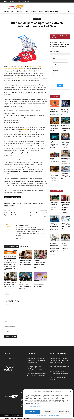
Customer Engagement (40, 258)
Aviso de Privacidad (9, 359)
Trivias (41, 11)
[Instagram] (17, 238)
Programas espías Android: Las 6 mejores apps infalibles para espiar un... (65, 144)
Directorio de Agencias (51, 11)
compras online (27, 203)
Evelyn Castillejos (34, 30)
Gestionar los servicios (35, 406)
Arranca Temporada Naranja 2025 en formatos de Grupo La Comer (54, 111)
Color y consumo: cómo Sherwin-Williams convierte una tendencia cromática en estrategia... (65, 207)
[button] (70, 392)
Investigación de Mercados (10, 258)
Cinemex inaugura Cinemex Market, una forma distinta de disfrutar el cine (54, 177)
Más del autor (24, 246)
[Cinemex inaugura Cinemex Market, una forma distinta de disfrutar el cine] (54, 169)
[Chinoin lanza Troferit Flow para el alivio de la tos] (65, 169)
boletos (13, 203)
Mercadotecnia (8, 11)
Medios (26, 11)
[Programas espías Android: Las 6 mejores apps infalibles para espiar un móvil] (65, 136)
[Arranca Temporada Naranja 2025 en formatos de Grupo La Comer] (54, 103)
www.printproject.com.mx (57, 362)
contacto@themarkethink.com (36, 375)
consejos (35, 203)
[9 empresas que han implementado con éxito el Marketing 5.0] (54, 136)
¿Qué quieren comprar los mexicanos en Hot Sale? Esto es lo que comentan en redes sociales (10, 286)
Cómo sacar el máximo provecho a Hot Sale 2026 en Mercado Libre (25, 262)
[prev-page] (5, 293)
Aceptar (32, 411)
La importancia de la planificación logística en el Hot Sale (40, 284)
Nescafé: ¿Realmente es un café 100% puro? (54, 160)
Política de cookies (41, 415)
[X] (20, 238)
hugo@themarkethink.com (35, 368)
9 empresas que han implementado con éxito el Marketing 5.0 (54, 144)
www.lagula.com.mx (56, 368)
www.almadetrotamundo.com (59, 373)
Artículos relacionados (11, 246)
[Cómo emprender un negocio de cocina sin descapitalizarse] (65, 153)
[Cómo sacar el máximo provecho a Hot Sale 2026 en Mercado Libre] (25, 254)
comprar (19, 203)
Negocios (33, 11)
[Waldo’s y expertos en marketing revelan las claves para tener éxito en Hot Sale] (25, 276)
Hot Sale (41, 203)
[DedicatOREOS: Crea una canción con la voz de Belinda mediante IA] (65, 103)
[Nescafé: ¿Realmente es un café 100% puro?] (54, 153)
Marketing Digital (37, 18)
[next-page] (7, 293)
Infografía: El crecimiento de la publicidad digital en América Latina (38, 215)
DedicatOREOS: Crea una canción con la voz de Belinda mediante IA (65, 111)
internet (6, 205)
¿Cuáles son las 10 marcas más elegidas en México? (13, 214)
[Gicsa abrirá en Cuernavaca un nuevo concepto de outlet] (65, 120)
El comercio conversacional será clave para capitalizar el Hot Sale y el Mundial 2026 (40, 264)
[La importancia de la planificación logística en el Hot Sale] (40, 276)
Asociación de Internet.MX (21, 78)
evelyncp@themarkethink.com (36, 370)
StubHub (25, 129)
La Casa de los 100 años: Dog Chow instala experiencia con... (54, 206)
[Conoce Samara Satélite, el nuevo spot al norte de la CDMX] (54, 120)
